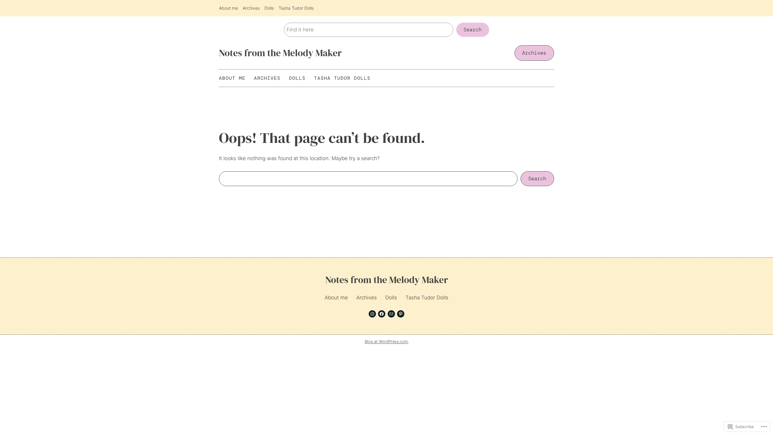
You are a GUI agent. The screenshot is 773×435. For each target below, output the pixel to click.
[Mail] (391, 313)
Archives (534, 53)
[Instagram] (372, 313)
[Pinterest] (400, 313)
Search (472, 29)
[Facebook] (381, 313)
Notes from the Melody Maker (280, 53)
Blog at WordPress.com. (387, 341)
